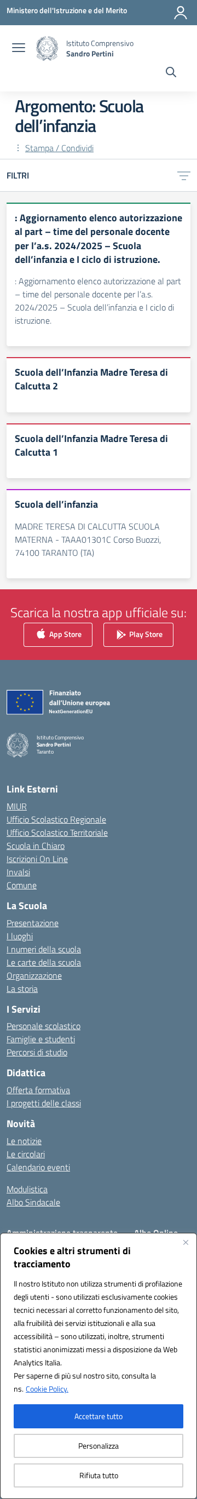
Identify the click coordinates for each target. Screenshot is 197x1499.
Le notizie (24, 1140)
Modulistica (27, 1189)
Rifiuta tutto (98, 1475)
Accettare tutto (98, 1416)
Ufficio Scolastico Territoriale (57, 832)
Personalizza (98, 1445)
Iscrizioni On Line (37, 858)
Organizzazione (34, 975)
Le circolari (26, 1154)
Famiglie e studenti (41, 1039)
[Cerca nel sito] (171, 73)
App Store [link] (65, 633)
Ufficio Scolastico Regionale (56, 819)
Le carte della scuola (44, 962)
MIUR (17, 806)
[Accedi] (180, 12)
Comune (22, 885)
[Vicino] (185, 1242)
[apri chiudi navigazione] (18, 48)
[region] (98, 1366)
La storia (22, 988)
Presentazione (33, 922)
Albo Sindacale (33, 1202)
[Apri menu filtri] (183, 175)
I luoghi (20, 936)
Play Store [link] (145, 633)
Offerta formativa (38, 1089)
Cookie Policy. (47, 1388)
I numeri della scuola (44, 949)
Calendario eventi (38, 1167)
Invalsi (18, 871)
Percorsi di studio (37, 1052)
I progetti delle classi (44, 1103)
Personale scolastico (43, 1025)
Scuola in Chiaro (36, 845)
